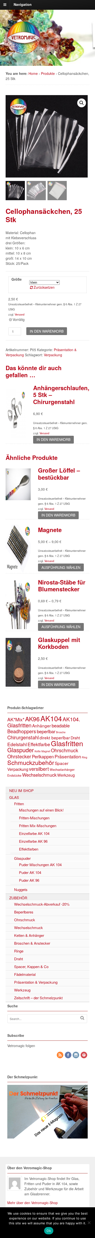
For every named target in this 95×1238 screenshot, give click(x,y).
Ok (49, 1231)
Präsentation (68, 756)
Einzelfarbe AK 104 (34, 833)
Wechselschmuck (39, 775)
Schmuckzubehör (30, 762)
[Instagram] (76, 1055)
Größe (16, 279)
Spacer (61, 763)
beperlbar (46, 731)
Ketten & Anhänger (29, 935)
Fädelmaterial (25, 974)
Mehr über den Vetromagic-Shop (32, 1202)
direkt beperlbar (54, 737)
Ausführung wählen (60, 567)
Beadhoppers (21, 731)
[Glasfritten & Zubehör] (24, 53)
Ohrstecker (19, 756)
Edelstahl (17, 744)
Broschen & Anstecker (32, 943)
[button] (81, 103)
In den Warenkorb (47, 331)
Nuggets (21, 889)
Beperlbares (23, 911)
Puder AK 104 (30, 872)
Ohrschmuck (64, 750)
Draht (75, 737)
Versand (19, 314)
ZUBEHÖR (18, 897)
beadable (61, 725)
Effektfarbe (39, 744)
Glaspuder (20, 750)
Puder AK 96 (29, 880)
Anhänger (41, 726)
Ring (84, 757)
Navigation (23, 4)
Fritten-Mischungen (34, 817)
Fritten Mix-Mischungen (37, 825)
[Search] (82, 1018)
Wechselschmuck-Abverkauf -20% (41, 904)
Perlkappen (43, 756)
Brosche (61, 732)
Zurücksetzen (44, 287)
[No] (88, 1222)
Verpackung (53, 354)
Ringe (18, 950)
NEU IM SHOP (21, 790)
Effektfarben (28, 849)
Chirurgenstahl (23, 737)
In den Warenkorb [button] (53, 439)
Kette (38, 751)
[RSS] (60, 1055)
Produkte (48, 73)
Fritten (19, 803)
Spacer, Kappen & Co (31, 966)
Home (33, 73)
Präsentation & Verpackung (35, 982)
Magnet (45, 751)
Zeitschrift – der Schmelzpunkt (38, 997)
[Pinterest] (84, 1055)
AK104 (51, 718)
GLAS (14, 797)
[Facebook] (68, 1055)
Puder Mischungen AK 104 (40, 864)
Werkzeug (66, 775)
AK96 (32, 718)
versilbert (39, 768)
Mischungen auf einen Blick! (41, 809)
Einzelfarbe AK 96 (33, 841)
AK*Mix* (15, 719)
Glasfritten (67, 743)
